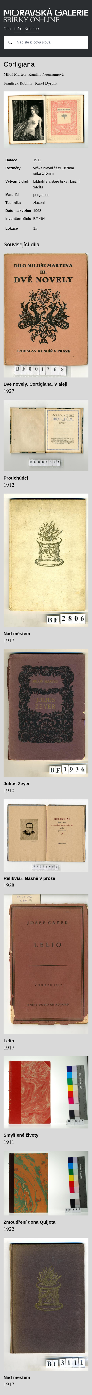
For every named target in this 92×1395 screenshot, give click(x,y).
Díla (7, 29)
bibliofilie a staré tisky (50, 181)
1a (35, 228)
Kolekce (32, 29)
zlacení (39, 203)
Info (17, 29)
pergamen (41, 195)
